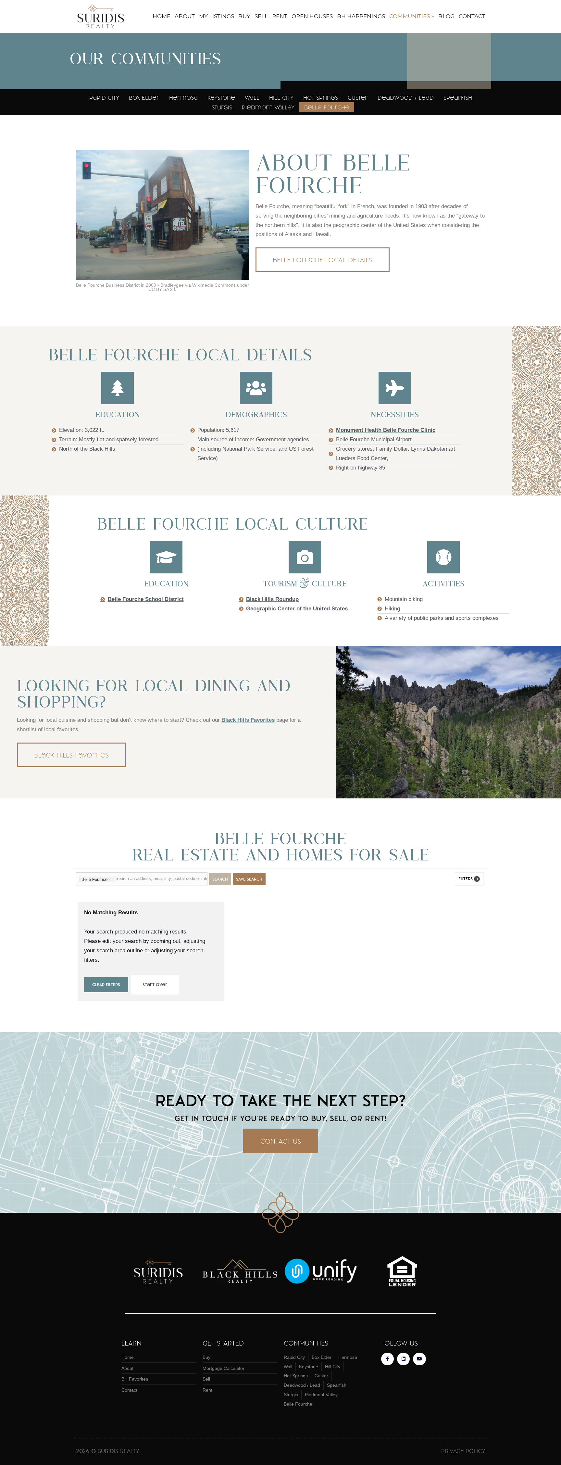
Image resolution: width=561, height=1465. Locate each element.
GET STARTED (223, 1343)
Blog (446, 16)
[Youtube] (419, 1359)
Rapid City (104, 97)
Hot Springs (320, 97)
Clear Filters (106, 984)
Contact (472, 16)
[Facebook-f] (387, 1359)
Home (161, 16)
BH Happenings (361, 16)
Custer (358, 97)
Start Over (155, 984)
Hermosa (183, 97)
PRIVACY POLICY (463, 1450)
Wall (252, 97)
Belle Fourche (326, 107)
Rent (279, 16)
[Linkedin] (403, 1359)
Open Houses (312, 16)
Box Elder (144, 97)
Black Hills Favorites (248, 720)
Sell (261, 16)
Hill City (281, 97)
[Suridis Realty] (102, 16)
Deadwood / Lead (406, 97)
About (185, 16)
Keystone (221, 97)
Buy (244, 16)
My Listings (216, 16)
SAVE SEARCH (249, 879)
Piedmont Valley (268, 107)
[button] (432, 16)
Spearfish (457, 97)
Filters (468, 878)
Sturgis (222, 107)
